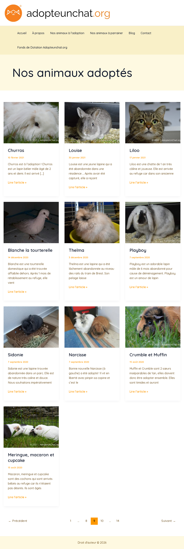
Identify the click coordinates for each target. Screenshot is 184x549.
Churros (16, 150)
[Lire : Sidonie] (31, 327)
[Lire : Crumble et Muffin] (152, 327)
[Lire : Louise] (92, 122)
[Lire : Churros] (31, 122)
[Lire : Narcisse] (92, 327)
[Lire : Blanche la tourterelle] (31, 222)
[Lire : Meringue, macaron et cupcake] (31, 426)
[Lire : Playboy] (152, 222)
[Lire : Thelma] (92, 222)
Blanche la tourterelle (30, 250)
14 (117, 521)
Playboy (138, 250)
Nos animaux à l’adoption (67, 33)
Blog (132, 33)
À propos (38, 33)
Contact (146, 33)
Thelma (76, 250)
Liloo (134, 150)
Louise (75, 150)
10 (102, 521)
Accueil (21, 33)
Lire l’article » (17, 182)
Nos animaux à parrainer (106, 33)
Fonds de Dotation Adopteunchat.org (42, 47)
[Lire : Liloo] (152, 122)
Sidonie (15, 354)
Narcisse (77, 354)
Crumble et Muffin (148, 354)
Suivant (168, 521)
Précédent (17, 521)
